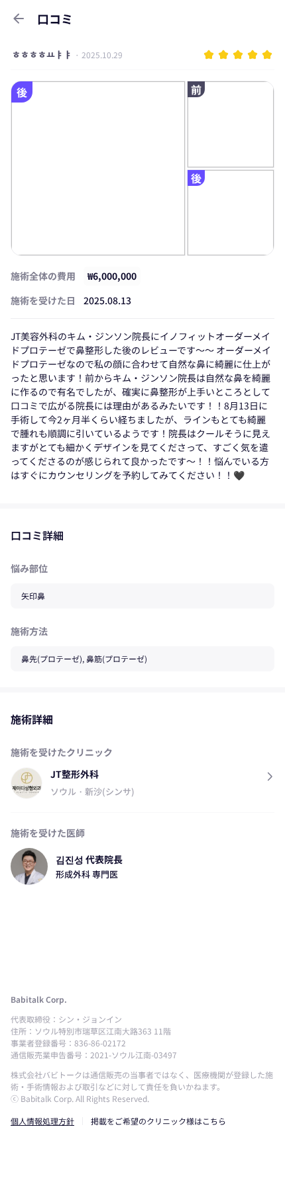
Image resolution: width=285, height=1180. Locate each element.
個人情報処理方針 (42, 1120)
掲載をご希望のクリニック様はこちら (158, 1120)
